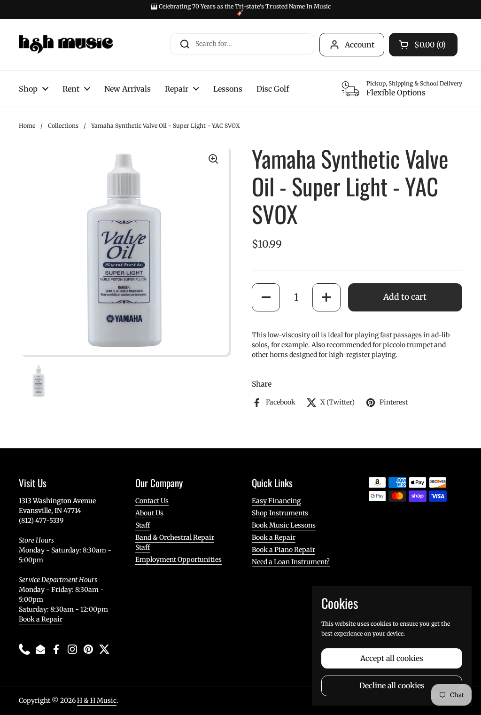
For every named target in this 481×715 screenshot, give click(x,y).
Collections (63, 125)
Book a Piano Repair (283, 549)
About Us (149, 513)
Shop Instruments (280, 513)
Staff (142, 525)
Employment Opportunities (178, 559)
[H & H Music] (66, 44)
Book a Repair (40, 619)
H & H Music (96, 700)
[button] (266, 297)
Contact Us (152, 501)
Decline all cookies (392, 685)
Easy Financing (276, 501)
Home (27, 125)
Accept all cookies (391, 658)
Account (359, 44)
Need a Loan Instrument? (291, 562)
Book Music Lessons (284, 525)
